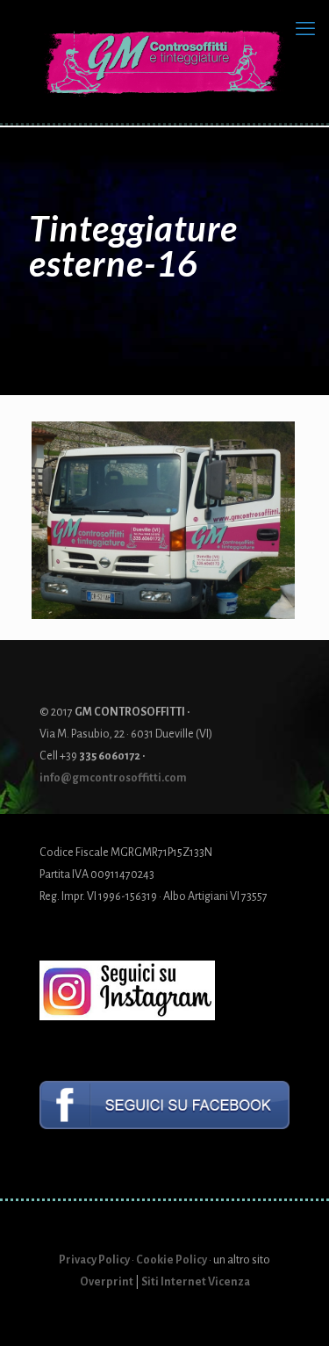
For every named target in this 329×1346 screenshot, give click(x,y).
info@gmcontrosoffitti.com (113, 778)
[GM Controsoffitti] (164, 53)
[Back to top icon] (293, 1310)
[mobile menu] (305, 29)
